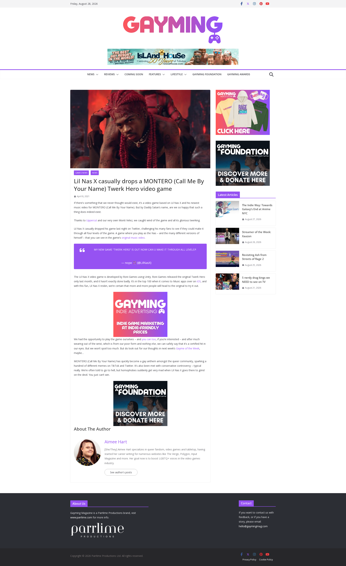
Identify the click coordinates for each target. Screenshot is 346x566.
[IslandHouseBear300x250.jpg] (140, 294)
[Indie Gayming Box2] (243, 91)
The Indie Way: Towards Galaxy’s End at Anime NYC (257, 209)
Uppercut (91, 220)
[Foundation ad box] (243, 143)
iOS (199, 281)
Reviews (109, 74)
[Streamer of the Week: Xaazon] (227, 238)
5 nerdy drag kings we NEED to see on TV (256, 280)
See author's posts (121, 472)
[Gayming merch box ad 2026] (140, 383)
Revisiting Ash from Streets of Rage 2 (254, 257)
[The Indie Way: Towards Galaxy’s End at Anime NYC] (227, 213)
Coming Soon (134, 74)
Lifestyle (177, 74)
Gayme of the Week (187, 348)
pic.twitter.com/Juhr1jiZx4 (145, 254)
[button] (96, 74)
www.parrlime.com (81, 517)
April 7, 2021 (160, 263)
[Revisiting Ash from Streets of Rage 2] (227, 261)
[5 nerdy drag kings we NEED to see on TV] (227, 283)
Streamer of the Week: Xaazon (256, 234)
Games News (81, 173)
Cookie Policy (266, 559)
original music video (133, 237)
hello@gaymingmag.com (253, 526)
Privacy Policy (249, 559)
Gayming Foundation (206, 74)
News (90, 74)
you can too (149, 339)
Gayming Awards (238, 74)
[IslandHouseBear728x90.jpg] (173, 51)
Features (155, 74)
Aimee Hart (116, 442)
